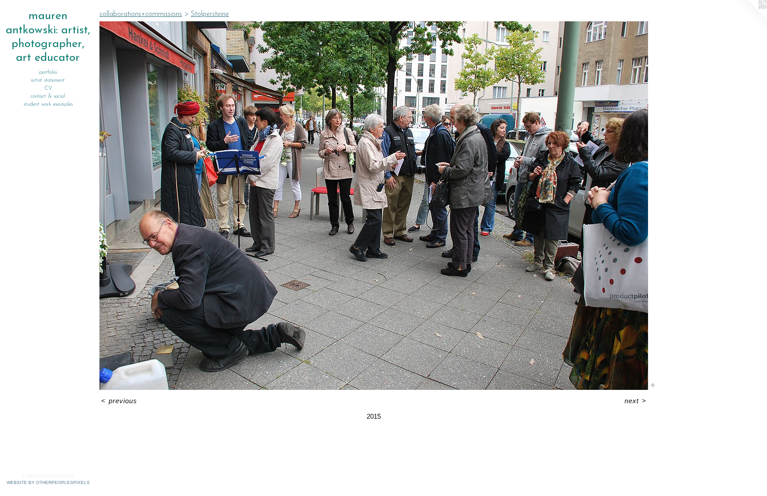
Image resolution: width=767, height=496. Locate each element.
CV (48, 88)
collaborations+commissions (140, 14)
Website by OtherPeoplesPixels (48, 482)
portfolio (48, 72)
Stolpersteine (210, 14)
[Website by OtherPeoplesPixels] (749, 18)
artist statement (48, 80)
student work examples (48, 104)
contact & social (48, 96)
